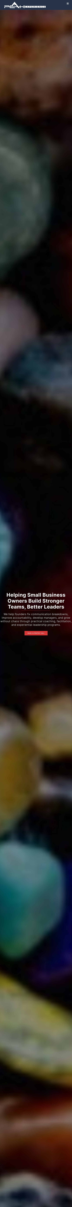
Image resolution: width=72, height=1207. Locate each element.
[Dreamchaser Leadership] (25, 5)
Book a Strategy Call (36, 633)
